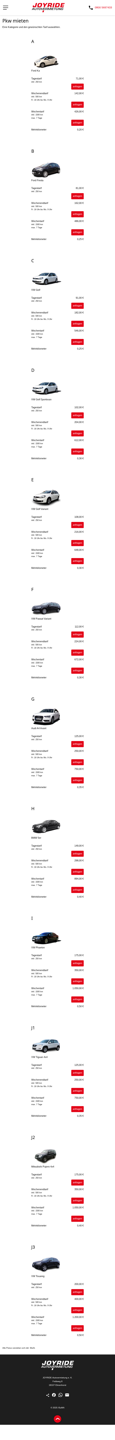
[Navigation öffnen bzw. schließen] (5, 7)
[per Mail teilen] (67, 1396)
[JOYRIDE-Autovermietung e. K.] (48, 7)
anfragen (77, 86)
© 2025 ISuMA (57, 1407)
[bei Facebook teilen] (54, 1396)
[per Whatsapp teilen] (61, 1396)
